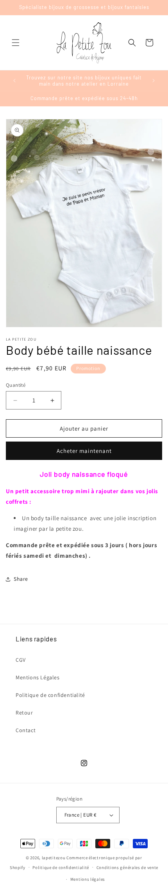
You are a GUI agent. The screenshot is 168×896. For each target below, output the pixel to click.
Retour (24, 712)
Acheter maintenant (84, 450)
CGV (21, 659)
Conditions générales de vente (127, 867)
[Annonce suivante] (153, 80)
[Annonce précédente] (14, 80)
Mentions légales (87, 879)
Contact (26, 730)
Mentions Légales (38, 677)
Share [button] (21, 578)
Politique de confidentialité (50, 694)
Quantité (15, 385)
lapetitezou (54, 857)
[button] (15, 42)
